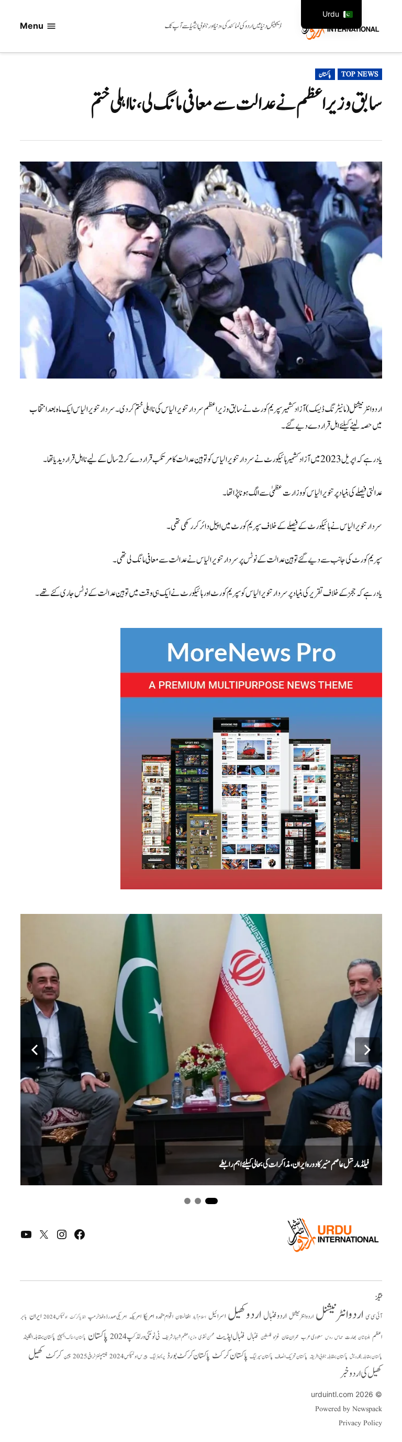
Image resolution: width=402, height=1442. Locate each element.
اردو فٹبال (275, 1316)
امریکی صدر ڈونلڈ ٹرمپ (107, 1317)
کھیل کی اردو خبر (361, 1373)
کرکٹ (54, 1355)
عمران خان (290, 1337)
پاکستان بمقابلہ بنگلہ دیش (366, 1357)
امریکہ (135, 1316)
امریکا (148, 1316)
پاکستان (325, 74)
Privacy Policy (360, 1423)
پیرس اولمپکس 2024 (128, 1356)
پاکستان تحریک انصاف (291, 1356)
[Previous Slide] (34, 1049)
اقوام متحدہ (164, 1316)
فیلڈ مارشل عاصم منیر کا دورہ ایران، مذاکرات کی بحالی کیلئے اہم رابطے (294, 1164)
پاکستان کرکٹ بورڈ (188, 1356)
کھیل (35, 1355)
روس (328, 1337)
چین (67, 1356)
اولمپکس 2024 (55, 1317)
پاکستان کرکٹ (230, 1355)
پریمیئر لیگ (157, 1357)
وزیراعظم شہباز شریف (179, 1337)
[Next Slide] (367, 1049)
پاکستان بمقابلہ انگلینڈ (39, 1337)
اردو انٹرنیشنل (339, 1314)
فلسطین (266, 1337)
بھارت (350, 1337)
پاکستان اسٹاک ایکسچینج (71, 1338)
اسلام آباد (199, 1317)
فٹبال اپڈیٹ (230, 1336)
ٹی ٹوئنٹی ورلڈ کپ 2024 (135, 1337)
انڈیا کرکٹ (78, 1317)
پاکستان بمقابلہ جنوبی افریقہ (328, 1357)
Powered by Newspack (348, 1409)
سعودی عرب (312, 1337)
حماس (338, 1337)
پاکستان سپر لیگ (261, 1357)
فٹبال (253, 1337)
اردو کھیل (244, 1314)
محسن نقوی (206, 1337)
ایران (35, 1316)
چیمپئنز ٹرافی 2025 (90, 1356)
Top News (359, 74)
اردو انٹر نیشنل (301, 1316)
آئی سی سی (373, 1316)
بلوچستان (364, 1338)
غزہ (276, 1337)
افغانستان (183, 1317)
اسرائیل (217, 1316)
